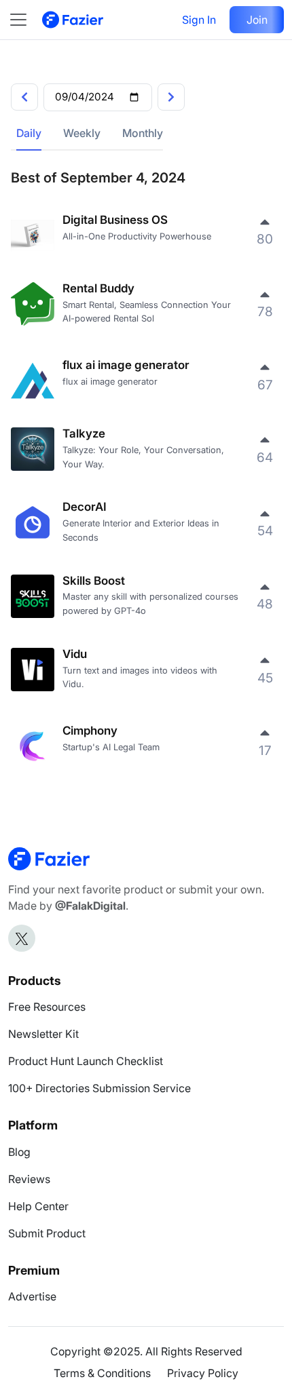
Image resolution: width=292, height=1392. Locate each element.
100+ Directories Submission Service (99, 1088)
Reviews (29, 1179)
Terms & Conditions (102, 1373)
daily (28, 133)
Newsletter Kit (43, 1034)
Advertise (32, 1296)
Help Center (38, 1206)
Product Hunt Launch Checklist (85, 1061)
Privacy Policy (202, 1373)
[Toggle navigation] (25, 19)
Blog (19, 1152)
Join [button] (257, 19)
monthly (142, 133)
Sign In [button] (199, 19)
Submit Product (47, 1233)
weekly (82, 133)
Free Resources (47, 1006)
